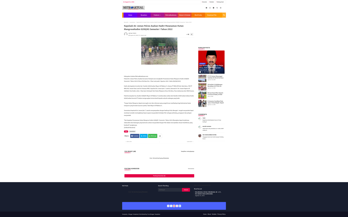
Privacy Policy (221, 214)
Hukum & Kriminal (184, 15)
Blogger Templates (133, 214)
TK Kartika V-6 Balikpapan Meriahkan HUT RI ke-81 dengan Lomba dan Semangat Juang (215, 87)
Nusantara (144, 15)
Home (130, 15)
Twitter (145, 136)
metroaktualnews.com (171, 16)
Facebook (135, 136)
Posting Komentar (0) (159, 176)
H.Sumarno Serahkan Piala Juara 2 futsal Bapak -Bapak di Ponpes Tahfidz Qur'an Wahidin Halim (216, 103)
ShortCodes (198, 15)
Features (156, 15)
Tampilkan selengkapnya (187, 151)
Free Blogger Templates (153, 214)
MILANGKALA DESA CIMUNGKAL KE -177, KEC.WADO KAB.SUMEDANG (208, 193)
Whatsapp (153, 136)
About (209, 214)
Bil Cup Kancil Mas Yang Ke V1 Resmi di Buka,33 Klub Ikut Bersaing (215, 94)
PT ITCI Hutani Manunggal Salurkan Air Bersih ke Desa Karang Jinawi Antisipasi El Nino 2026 (215, 78)
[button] (224, 15)
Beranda (204, 2)
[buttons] (206, 7)
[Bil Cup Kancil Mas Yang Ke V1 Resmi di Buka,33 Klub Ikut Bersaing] (202, 95)
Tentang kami (220, 2)
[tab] (130, 15)
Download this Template (211, 16)
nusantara (132, 22)
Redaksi (211, 2)
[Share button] (160, 136)
